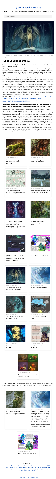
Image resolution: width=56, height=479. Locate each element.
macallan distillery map (42, 469)
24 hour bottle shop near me (9, 100)
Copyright (35, 477)
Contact (23, 477)
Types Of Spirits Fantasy (28, 7)
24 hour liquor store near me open (42, 100)
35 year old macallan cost (35, 98)
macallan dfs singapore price (42, 467)
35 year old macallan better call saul (43, 96)
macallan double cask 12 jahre (27, 465)
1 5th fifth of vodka (7, 98)
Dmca (19, 477)
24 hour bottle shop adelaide (20, 98)
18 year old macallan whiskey (22, 101)
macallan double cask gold (29, 469)
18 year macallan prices (8, 101)
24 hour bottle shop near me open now (24, 96)
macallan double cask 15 (12, 465)
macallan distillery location (15, 469)
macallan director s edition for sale (28, 470)
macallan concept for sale (27, 467)
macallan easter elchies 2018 (42, 465)
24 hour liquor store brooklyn (25, 100)
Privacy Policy (29, 477)
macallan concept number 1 (13, 467)
